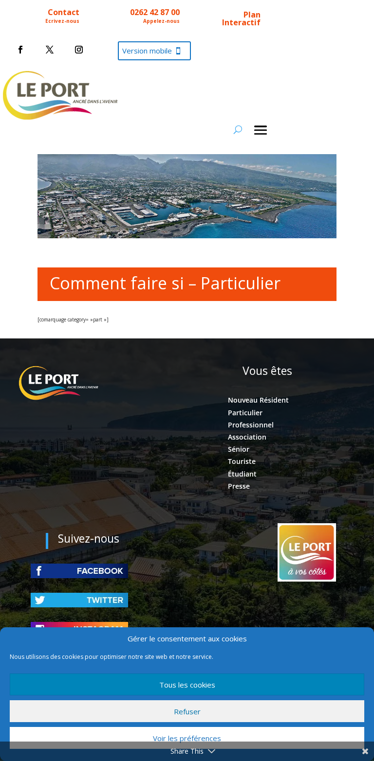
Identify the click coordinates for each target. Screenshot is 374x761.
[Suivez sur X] (49, 49)
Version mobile (147, 50)
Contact (63, 12)
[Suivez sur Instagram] (79, 49)
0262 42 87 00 (155, 12)
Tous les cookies (187, 685)
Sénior (238, 449)
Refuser (187, 711)
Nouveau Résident (258, 400)
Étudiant (242, 473)
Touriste (242, 461)
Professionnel (251, 424)
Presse (239, 486)
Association (247, 437)
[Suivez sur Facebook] (20, 49)
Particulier (245, 412)
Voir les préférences (187, 738)
